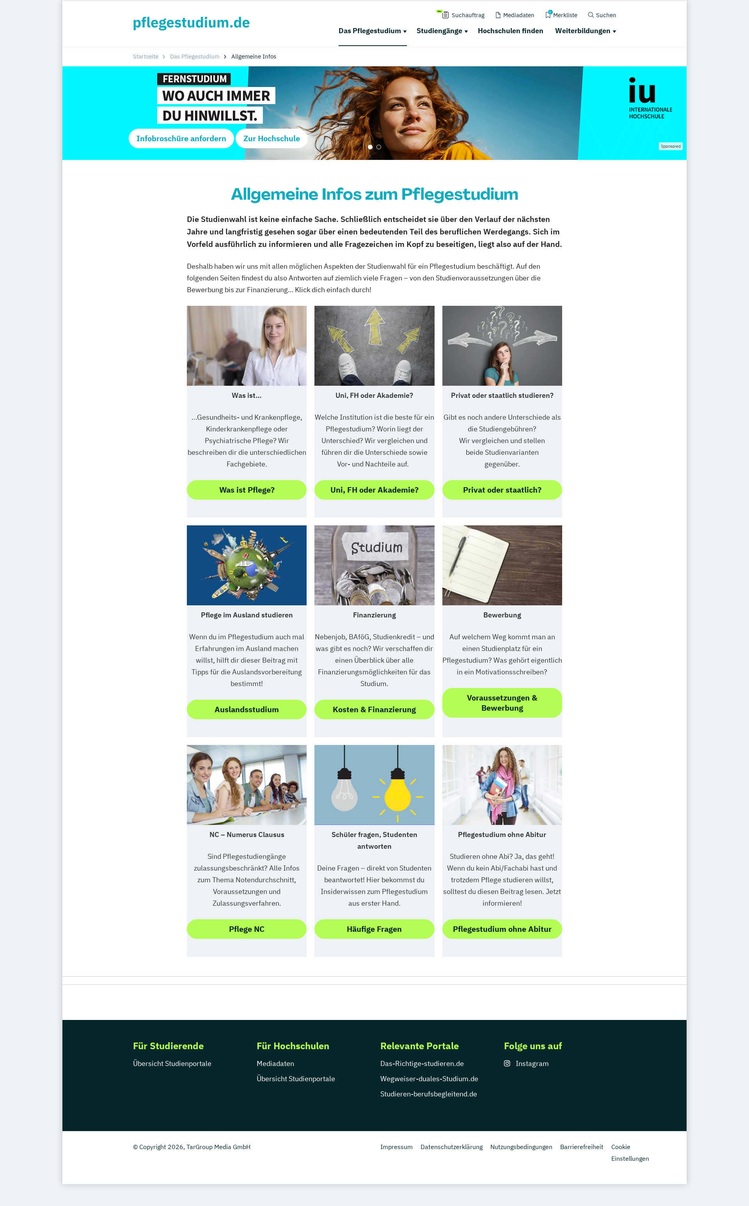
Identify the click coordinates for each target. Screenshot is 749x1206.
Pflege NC (246, 929)
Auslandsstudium (247, 709)
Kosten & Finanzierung (374, 709)
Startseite (145, 56)
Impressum (396, 1147)
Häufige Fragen (374, 929)
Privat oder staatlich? (502, 489)
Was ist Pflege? (247, 489)
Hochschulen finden (510, 30)
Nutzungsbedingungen (521, 1147)
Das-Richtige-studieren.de (422, 1063)
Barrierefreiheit (581, 1147)
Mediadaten (275, 1063)
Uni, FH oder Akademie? (374, 489)
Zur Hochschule (271, 138)
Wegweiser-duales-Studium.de (429, 1078)
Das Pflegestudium (370, 30)
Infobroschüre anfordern (181, 138)
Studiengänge (439, 30)
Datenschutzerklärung (452, 1147)
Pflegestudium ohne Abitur (502, 929)
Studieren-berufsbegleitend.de (428, 1093)
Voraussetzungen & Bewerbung (502, 702)
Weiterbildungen (583, 30)
